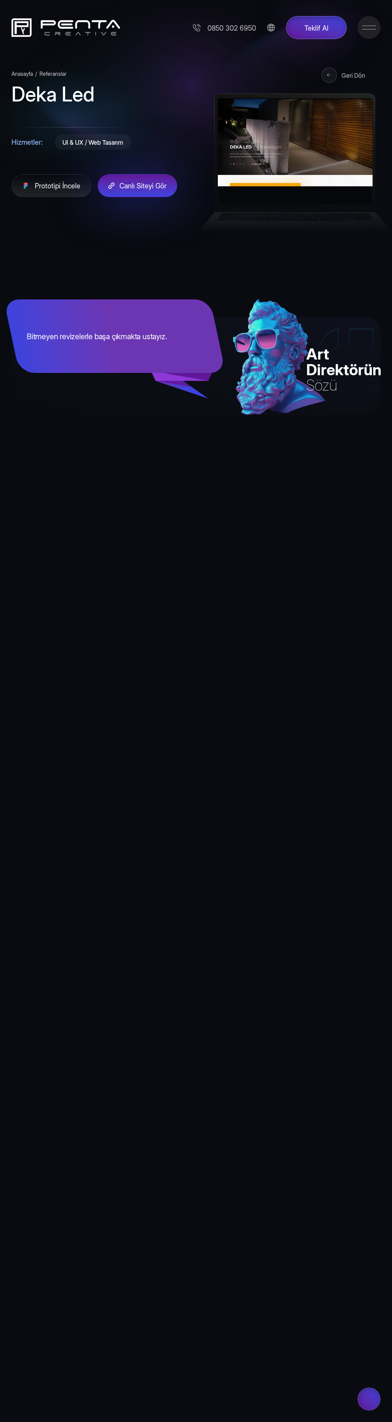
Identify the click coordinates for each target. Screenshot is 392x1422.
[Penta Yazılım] (63, 27)
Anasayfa (22, 73)
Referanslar (53, 73)
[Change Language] (271, 27)
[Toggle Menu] (369, 27)
